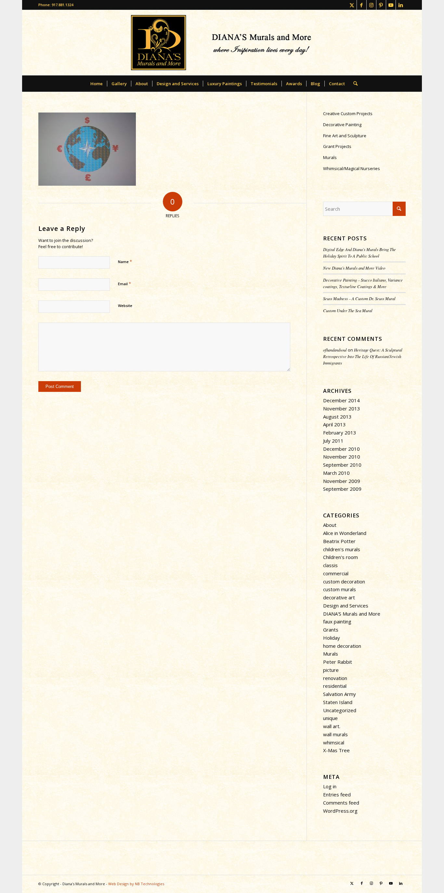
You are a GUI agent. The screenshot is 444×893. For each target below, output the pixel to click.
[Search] (353, 83)
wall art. (331, 726)
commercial (335, 573)
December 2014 (341, 400)
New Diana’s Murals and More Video (354, 268)
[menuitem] (96, 83)
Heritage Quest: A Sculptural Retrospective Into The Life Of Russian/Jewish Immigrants (362, 356)
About (329, 525)
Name (125, 261)
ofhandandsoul (335, 350)
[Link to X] (352, 5)
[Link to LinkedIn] (401, 5)
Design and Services (345, 605)
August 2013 (337, 416)
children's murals (341, 549)
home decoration (342, 646)
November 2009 (341, 481)
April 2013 (334, 424)
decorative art (339, 597)
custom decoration (344, 581)
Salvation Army (339, 694)
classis (330, 565)
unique (330, 718)
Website (125, 305)
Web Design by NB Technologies (136, 883)
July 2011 (333, 440)
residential (334, 686)
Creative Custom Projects (347, 113)
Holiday (331, 637)
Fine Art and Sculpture (344, 136)
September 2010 (342, 464)
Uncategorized (339, 710)
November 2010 (341, 456)
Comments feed (341, 802)
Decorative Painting (342, 124)
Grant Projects (337, 146)
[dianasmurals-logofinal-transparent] (222, 42)
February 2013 (339, 432)
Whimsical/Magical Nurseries (351, 168)
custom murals (339, 589)
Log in (329, 786)
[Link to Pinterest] (381, 5)
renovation (335, 678)
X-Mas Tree (336, 750)
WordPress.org (340, 810)
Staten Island (337, 702)
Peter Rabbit (337, 662)
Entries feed (337, 794)
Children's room (340, 557)
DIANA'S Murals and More (351, 613)
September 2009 (342, 489)
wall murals (335, 734)
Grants (330, 629)
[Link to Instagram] (371, 5)
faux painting (337, 621)
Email (124, 284)
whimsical (333, 742)
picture (331, 670)
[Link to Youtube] (391, 5)
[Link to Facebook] (361, 5)
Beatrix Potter (339, 541)
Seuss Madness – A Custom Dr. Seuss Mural (359, 298)
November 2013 (341, 408)
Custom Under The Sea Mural (347, 310)
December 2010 (341, 449)
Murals (330, 157)
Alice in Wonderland (344, 533)
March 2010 (336, 473)
